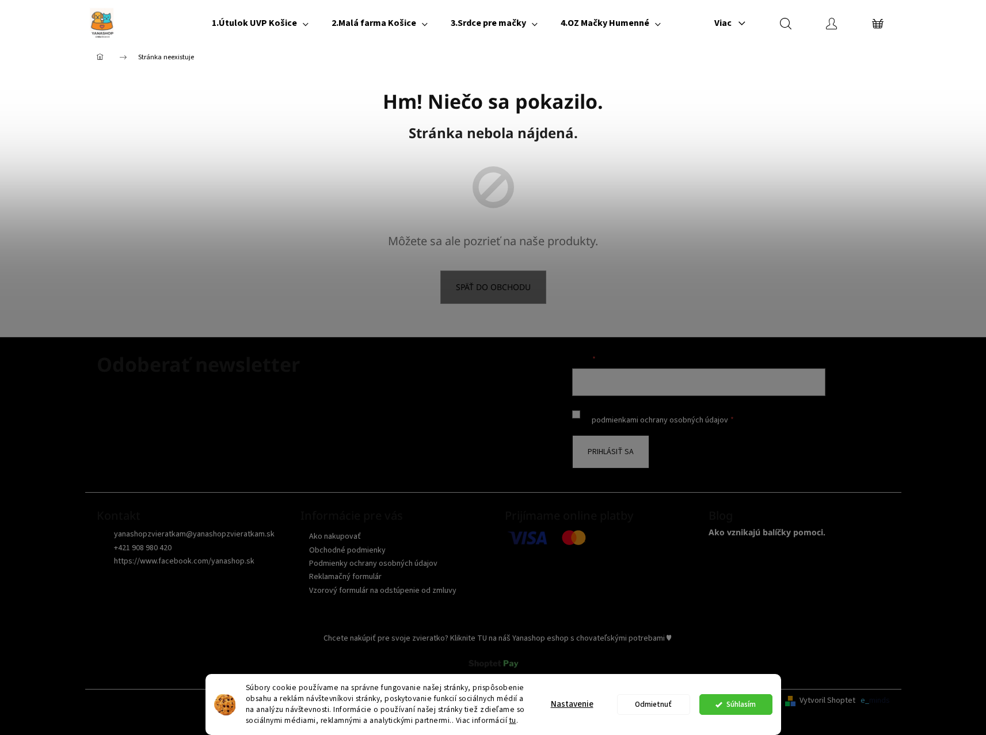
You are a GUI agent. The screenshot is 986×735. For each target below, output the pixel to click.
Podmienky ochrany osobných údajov (373, 563)
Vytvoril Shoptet (827, 700)
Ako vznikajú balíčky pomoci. (767, 532)
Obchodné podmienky (347, 550)
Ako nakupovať (335, 536)
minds (879, 700)
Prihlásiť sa (611, 452)
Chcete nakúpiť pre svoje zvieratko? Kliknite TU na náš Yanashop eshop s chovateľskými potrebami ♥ (497, 638)
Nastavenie (572, 704)
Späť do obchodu (493, 286)
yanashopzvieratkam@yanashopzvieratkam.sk (194, 534)
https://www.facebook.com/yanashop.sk (184, 561)
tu (512, 720)
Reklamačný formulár (345, 576)
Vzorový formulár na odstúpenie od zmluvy (382, 590)
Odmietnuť (653, 704)
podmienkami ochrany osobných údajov (660, 420)
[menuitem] (260, 23)
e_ (865, 700)
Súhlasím (741, 704)
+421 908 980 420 (143, 548)
